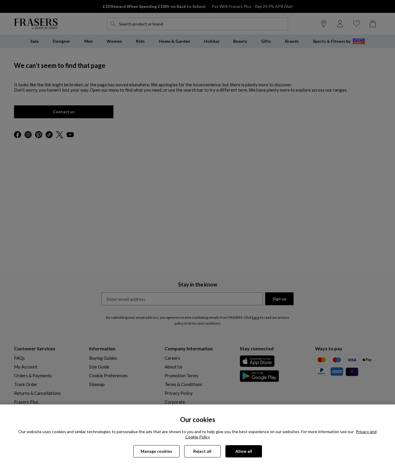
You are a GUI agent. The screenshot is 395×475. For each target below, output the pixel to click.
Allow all (243, 451)
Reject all (202, 451)
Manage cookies (156, 451)
